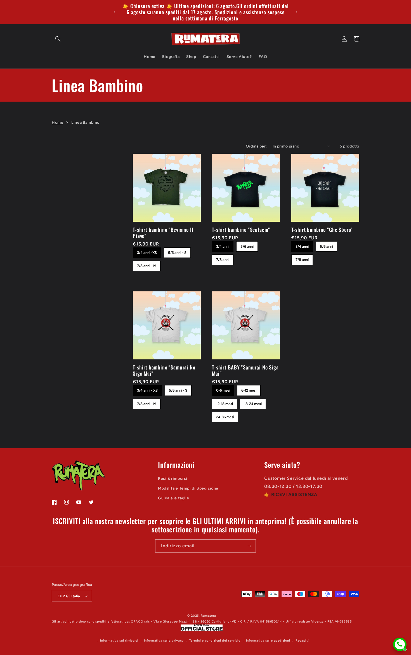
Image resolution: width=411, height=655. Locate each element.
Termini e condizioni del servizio (214, 640)
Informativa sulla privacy (164, 640)
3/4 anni (222, 245)
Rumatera (208, 615)
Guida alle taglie (173, 498)
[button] (58, 39)
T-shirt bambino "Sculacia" (241, 229)
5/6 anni (247, 245)
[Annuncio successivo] (296, 12)
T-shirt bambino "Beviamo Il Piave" (163, 232)
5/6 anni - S (177, 251)
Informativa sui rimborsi (119, 640)
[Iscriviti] (249, 546)
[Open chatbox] (400, 644)
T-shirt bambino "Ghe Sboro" (322, 229)
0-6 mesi (223, 388)
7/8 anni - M (146, 264)
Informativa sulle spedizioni (268, 640)
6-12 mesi (249, 388)
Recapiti (302, 640)
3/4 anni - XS (147, 388)
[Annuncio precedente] (114, 12)
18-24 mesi (253, 402)
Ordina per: (256, 146)
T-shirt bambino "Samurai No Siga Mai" (164, 370)
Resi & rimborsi (172, 478)
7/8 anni (222, 258)
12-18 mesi (224, 402)
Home (57, 122)
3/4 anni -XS (147, 251)
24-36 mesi (225, 415)
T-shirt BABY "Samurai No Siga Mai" (245, 370)
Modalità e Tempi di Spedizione (188, 488)
